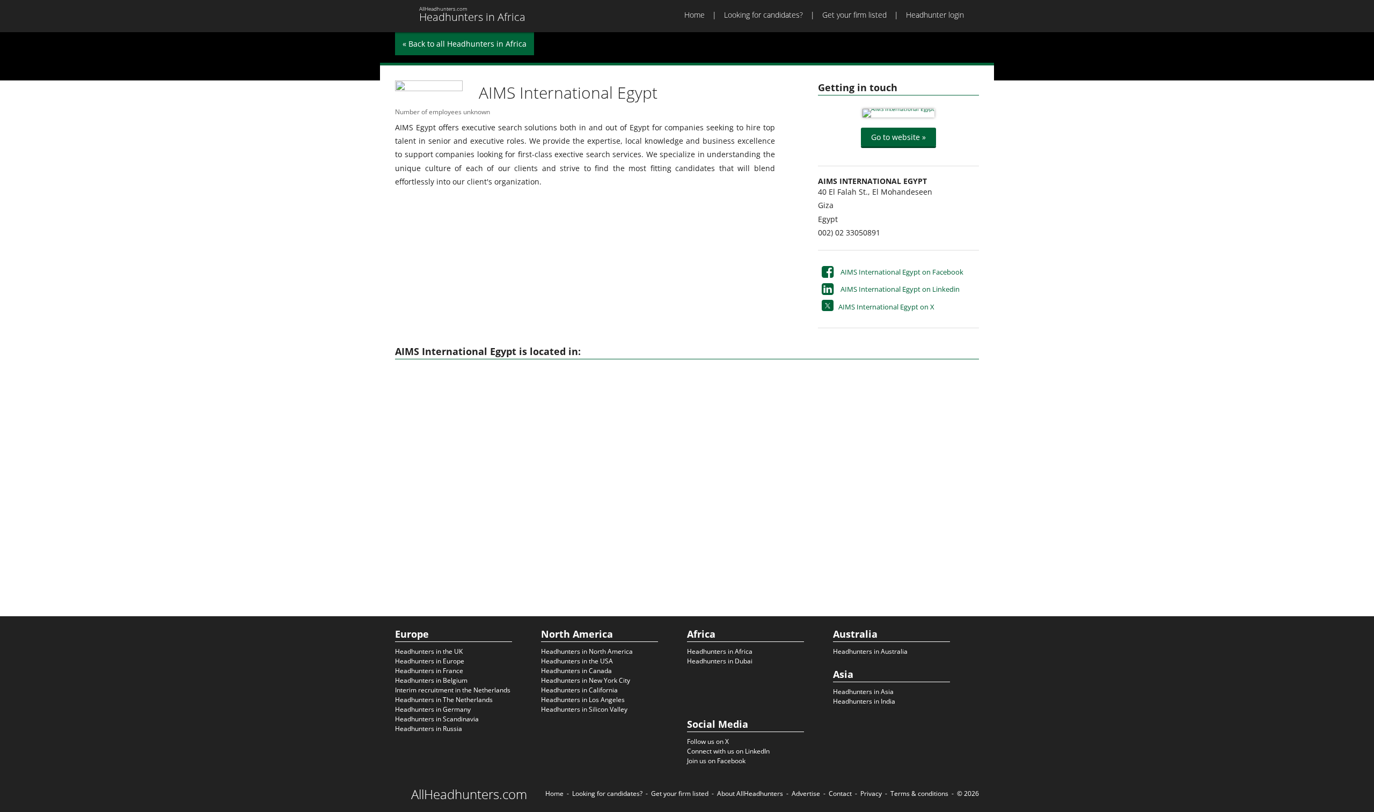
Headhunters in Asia (863, 691)
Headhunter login (935, 15)
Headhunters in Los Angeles (583, 699)
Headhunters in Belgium (431, 680)
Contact (840, 793)
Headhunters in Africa (719, 651)
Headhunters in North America (587, 651)
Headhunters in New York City (585, 680)
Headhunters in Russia (428, 728)
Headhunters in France (429, 670)
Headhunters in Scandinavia (437, 719)
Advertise (806, 793)
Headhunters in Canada (576, 670)
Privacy (871, 793)
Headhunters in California (579, 690)
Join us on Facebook (716, 760)
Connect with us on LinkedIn (728, 751)
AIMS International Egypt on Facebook (902, 272)
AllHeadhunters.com (469, 794)
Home (694, 15)
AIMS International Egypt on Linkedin (900, 289)
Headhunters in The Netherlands (444, 699)
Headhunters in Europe (429, 661)
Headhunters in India (864, 701)
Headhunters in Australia (870, 651)
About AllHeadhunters (750, 793)
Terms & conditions (919, 793)
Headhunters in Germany (433, 709)
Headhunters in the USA (577, 661)
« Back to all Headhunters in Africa (465, 44)
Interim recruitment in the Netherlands (452, 690)
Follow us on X (708, 741)
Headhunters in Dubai (719, 661)
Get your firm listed (854, 15)
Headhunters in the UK (429, 651)
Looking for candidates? (763, 15)
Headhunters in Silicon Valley (584, 709)
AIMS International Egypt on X (886, 307)
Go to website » (898, 137)
